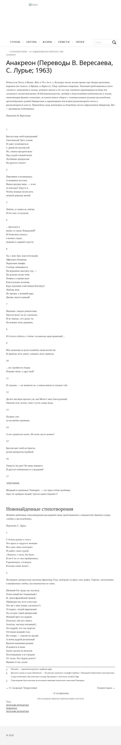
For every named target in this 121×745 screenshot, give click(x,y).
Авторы (31, 42)
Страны (15, 42)
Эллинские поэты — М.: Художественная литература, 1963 (36, 51)
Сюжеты (64, 42)
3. (7, 680)
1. (7, 669)
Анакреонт (11, 55)
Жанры (47, 42)
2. (7, 672)
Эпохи (80, 42)
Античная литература (17, 704)
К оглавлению (60, 693)
